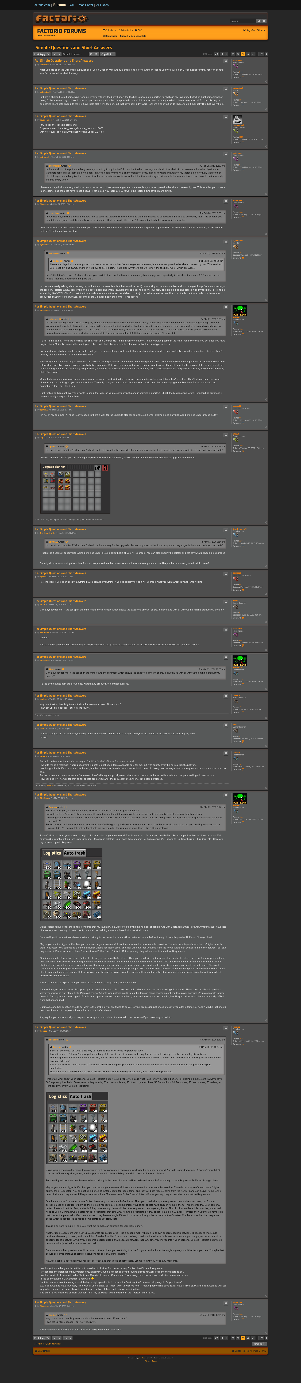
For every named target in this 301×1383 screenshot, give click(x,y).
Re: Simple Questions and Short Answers (64, 61)
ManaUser (237, 200)
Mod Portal (86, 4)
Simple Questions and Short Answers (74, 47)
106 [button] (261, 54)
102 (240, 764)
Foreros (236, 752)
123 (240, 329)
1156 (241, 137)
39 (240, 100)
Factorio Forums (61, 30)
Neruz (235, 724)
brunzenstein (239, 125)
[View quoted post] (69, 166)
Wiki (72, 4)
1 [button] (226, 54)
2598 (241, 446)
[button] (216, 54)
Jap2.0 (236, 434)
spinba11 (237, 406)
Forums (59, 5)
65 (240, 418)
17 (240, 707)
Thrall (235, 601)
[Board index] (62, 18)
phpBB (141, 1358)
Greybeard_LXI (239, 529)
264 (240, 212)
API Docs (102, 4)
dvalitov (236, 695)
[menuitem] (125, 30)
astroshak (237, 60)
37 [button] (233, 54)
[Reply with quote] (225, 61)
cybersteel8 (238, 88)
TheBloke (237, 317)
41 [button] (253, 54)
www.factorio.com (46, 35)
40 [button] (248, 54)
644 (240, 72)
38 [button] (238, 54)
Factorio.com (41, 4)
